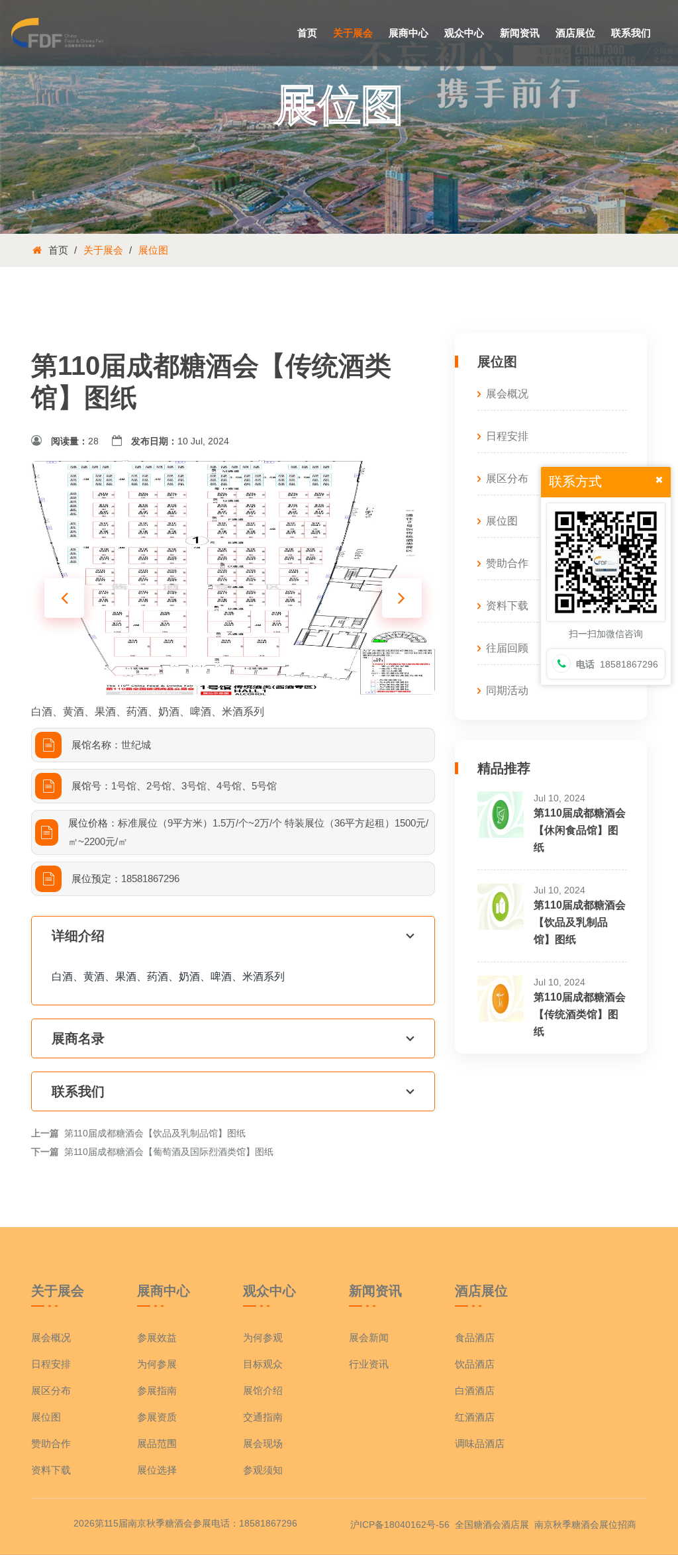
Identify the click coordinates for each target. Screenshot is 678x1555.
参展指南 (157, 1390)
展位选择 (157, 1470)
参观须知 (263, 1470)
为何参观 (263, 1337)
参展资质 (157, 1417)
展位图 (153, 250)
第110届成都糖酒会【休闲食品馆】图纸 (580, 830)
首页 (307, 32)
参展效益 (157, 1337)
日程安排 (507, 436)
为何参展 (157, 1364)
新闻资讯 (520, 32)
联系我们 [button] (78, 1091)
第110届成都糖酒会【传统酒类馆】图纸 (580, 1014)
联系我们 (631, 32)
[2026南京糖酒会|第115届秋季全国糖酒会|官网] (57, 31)
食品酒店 (475, 1337)
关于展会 (353, 32)
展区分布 (507, 478)
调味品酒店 (480, 1443)
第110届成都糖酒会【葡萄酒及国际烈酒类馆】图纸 (168, 1151)
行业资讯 (369, 1364)
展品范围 (157, 1443)
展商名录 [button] (78, 1038)
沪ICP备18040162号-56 (400, 1524)
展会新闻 (369, 1337)
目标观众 (263, 1364)
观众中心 (464, 32)
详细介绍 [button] (78, 935)
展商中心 (408, 32)
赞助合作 (507, 563)
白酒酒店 (475, 1390)
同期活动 (507, 690)
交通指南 (263, 1417)
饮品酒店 (475, 1364)
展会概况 (507, 393)
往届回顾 (507, 648)
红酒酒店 (475, 1417)
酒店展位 (575, 32)
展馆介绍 (263, 1390)
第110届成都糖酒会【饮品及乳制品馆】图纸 (155, 1133)
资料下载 (507, 605)
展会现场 (263, 1443)
